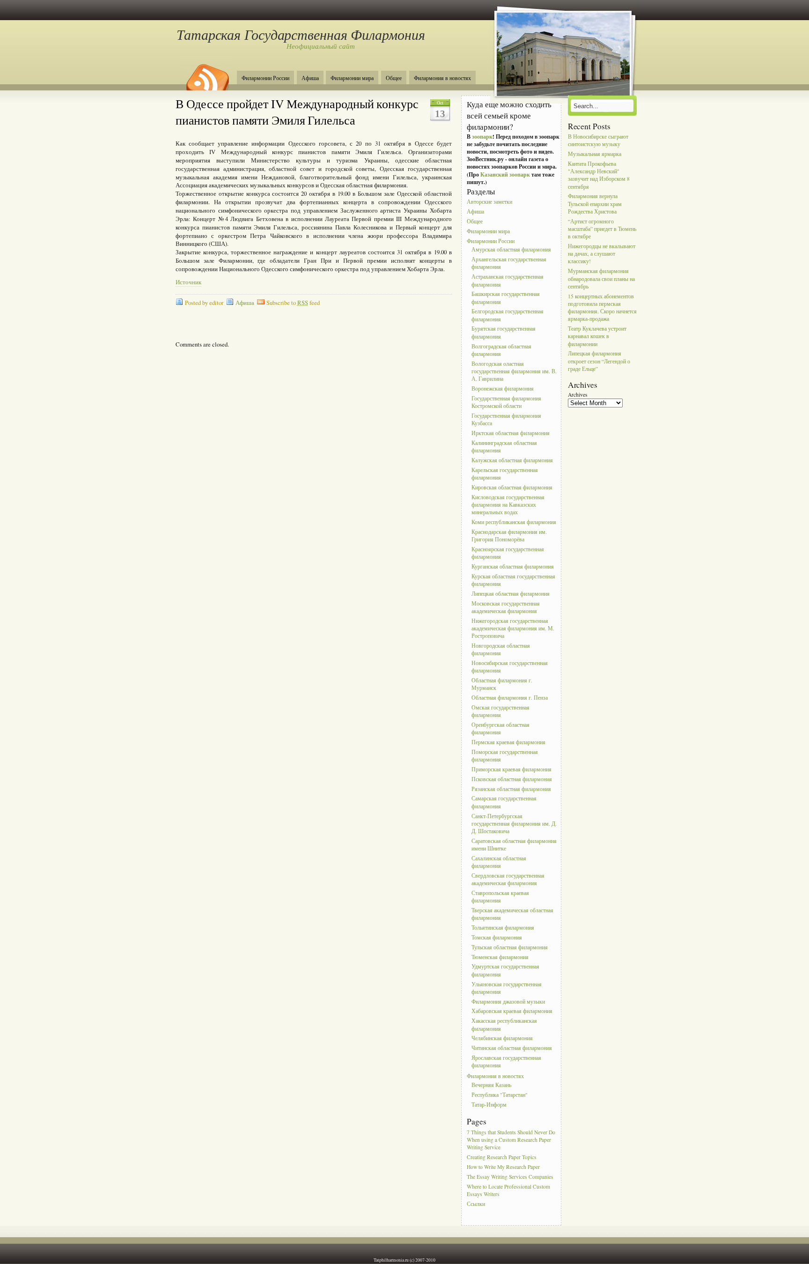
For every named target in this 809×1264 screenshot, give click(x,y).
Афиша (310, 77)
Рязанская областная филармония (511, 788)
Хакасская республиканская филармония (504, 1025)
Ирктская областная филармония (510, 432)
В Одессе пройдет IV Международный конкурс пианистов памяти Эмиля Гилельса (297, 112)
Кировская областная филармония (511, 487)
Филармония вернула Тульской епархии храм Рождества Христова (595, 204)
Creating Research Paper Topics (502, 1157)
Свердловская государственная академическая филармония (507, 879)
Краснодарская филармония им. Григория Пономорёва (509, 535)
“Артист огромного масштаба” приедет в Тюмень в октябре (602, 229)
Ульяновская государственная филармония (506, 988)
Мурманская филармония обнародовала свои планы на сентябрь (601, 279)
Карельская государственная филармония (504, 473)
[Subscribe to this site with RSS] (207, 74)
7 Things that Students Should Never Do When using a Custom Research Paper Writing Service (511, 1140)
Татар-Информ (489, 1104)
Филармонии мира (352, 77)
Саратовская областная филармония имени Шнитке (514, 844)
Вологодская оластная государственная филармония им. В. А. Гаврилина (514, 371)
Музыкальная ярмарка (594, 153)
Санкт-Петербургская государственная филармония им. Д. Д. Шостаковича (514, 824)
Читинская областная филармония (511, 1048)
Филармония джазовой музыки (508, 1001)
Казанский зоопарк (505, 174)
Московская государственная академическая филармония (505, 607)
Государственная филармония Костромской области (506, 402)
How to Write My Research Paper (503, 1166)
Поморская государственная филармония (504, 755)
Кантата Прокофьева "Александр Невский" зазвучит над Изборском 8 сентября (599, 175)
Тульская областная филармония (509, 947)
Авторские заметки (489, 202)
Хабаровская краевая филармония (511, 1011)
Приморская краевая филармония (511, 769)
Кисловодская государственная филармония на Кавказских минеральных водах (507, 505)
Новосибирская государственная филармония (509, 666)
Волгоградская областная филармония (501, 350)
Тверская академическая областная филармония (512, 914)
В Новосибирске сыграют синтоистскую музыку (598, 140)
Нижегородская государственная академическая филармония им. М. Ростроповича (512, 628)
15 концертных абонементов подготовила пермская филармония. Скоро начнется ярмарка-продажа (602, 308)
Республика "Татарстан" (499, 1094)
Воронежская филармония (502, 388)
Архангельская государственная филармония (508, 263)
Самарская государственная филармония (504, 802)
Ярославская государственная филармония (506, 1061)
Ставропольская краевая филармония (500, 896)
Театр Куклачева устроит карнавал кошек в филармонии (597, 336)
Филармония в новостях (442, 77)
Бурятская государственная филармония (503, 332)
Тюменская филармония (500, 957)
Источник (188, 282)
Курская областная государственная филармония (513, 580)
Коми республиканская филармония (513, 521)
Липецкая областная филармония (510, 593)
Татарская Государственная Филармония (301, 34)
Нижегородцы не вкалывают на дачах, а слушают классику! (601, 254)
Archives (578, 394)
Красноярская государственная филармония (507, 553)
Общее (394, 77)
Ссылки (476, 1203)
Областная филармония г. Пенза (509, 697)
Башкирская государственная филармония (505, 298)
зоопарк (482, 136)
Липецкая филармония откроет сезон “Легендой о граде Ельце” (599, 361)
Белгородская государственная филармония (507, 315)
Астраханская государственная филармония (507, 280)
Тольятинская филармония (502, 927)
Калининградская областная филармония (504, 446)
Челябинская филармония (502, 1038)
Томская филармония (496, 937)
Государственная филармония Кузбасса (506, 419)
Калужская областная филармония (512, 460)
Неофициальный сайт (321, 46)
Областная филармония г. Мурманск (501, 684)
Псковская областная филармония (511, 779)
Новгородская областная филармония (500, 649)
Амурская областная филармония (511, 249)
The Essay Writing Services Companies (510, 1176)
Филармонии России (265, 77)
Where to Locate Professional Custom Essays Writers (508, 1190)
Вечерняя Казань (491, 1084)
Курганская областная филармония (512, 566)
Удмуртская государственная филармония (505, 970)
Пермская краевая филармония (508, 742)
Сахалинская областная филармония (498, 862)
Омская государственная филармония (500, 711)
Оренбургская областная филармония (500, 728)
